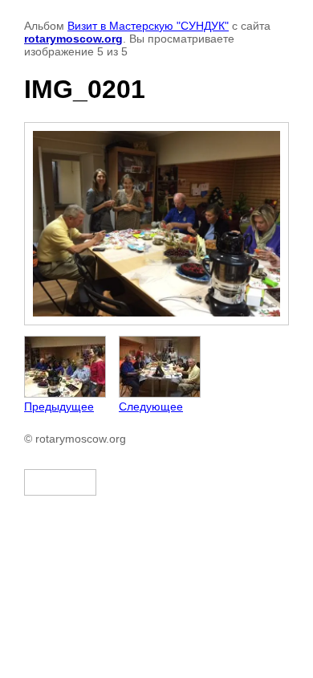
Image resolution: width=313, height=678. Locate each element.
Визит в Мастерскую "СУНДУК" (148, 25)
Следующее (151, 406)
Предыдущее (59, 406)
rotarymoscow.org (73, 38)
